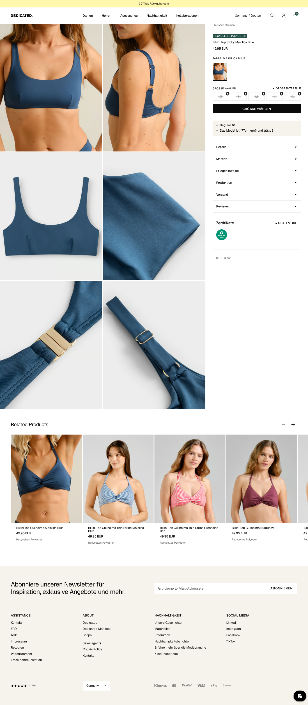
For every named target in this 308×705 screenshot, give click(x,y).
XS (220, 97)
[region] (154, 490)
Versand (222, 195)
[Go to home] (46, 15)
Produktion (224, 183)
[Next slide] (292, 424)
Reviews (222, 206)
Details (221, 147)
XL (292, 97)
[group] (46, 490)
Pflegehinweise (227, 171)
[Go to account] (284, 15)
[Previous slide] (283, 424)
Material (222, 159)
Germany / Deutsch (248, 15)
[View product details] (46, 532)
